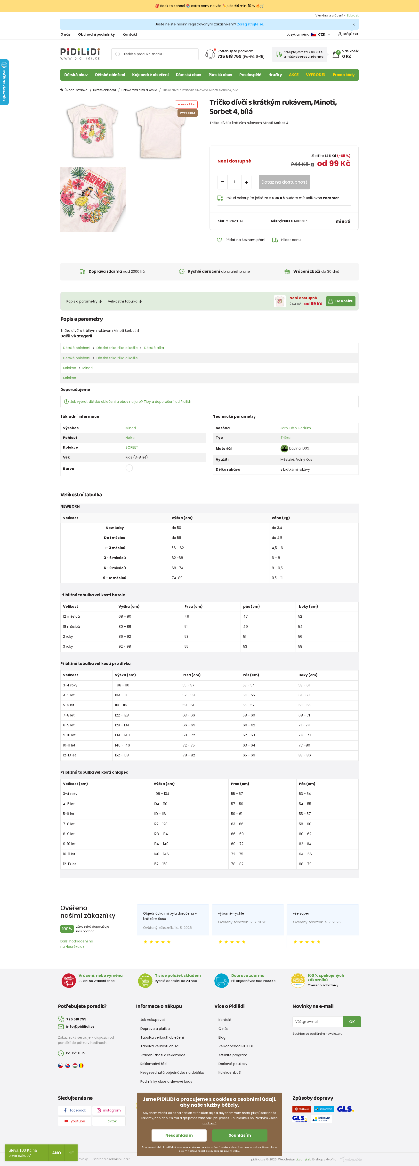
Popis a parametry (81, 301)
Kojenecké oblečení (150, 74)
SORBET (132, 447)
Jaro (284, 428)
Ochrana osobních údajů (111, 1159)
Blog (222, 1037)
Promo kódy (344, 74)
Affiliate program (232, 1055)
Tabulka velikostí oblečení (162, 1037)
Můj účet (351, 34)
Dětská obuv (76, 74)
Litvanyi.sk (303, 1159)
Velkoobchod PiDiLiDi (235, 1046)
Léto (293, 428)
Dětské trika (154, 347)
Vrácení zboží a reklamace (162, 1055)
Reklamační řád (153, 1063)
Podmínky (351, 15)
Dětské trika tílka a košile (139, 90)
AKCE (294, 74)
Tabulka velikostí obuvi (159, 1046)
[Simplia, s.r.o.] (351, 1159)
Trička (285, 437)
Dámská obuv (188, 74)
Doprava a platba (155, 1028)
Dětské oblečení (110, 74)
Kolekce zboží (229, 1072)
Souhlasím (240, 1135)
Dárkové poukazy (232, 1063)
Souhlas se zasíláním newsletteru (317, 1034)
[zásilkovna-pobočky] (303, 1110)
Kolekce (69, 367)
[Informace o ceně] (312, 165)
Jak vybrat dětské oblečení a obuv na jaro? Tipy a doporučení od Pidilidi (130, 401)
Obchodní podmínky (96, 34)
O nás (65, 34)
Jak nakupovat (152, 1019)
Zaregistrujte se (250, 24)
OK (352, 1022)
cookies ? (209, 1123)
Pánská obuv (220, 74)
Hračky (275, 74)
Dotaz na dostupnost (284, 182)
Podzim (304, 428)
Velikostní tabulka (122, 301)
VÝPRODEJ (315, 74)
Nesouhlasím (179, 1135)
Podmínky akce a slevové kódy (166, 1081)
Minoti (87, 367)
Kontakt (129, 34)
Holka (130, 437)
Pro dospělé (250, 74)
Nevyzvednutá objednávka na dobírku (172, 1072)
